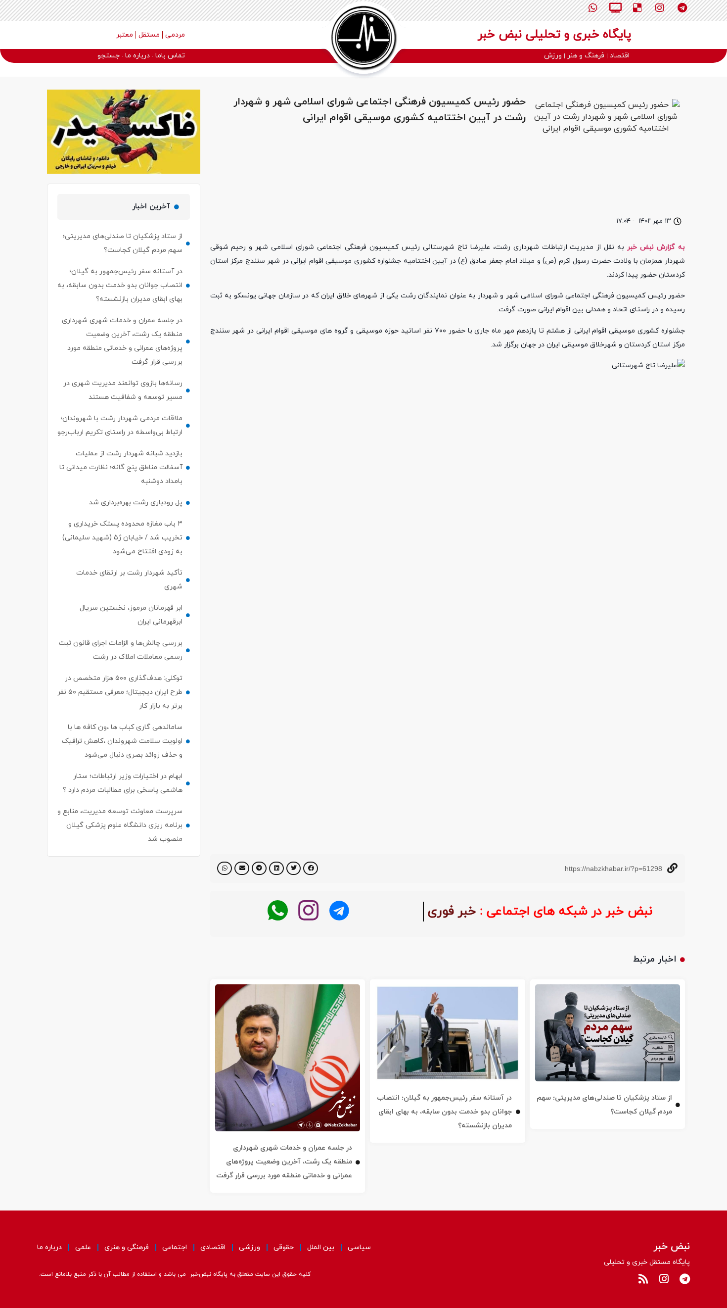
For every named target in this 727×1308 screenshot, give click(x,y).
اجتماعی (174, 1247)
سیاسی (359, 1247)
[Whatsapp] (593, 8)
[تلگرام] (339, 910)
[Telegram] (682, 8)
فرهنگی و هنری (126, 1247)
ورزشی (249, 1247)
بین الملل (320, 1247)
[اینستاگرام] (308, 910)
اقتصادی (213, 1247)
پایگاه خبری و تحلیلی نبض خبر (554, 34)
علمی (83, 1247)
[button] (310, 868)
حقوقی (283, 1247)
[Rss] (642, 1278)
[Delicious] (637, 8)
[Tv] (615, 8)
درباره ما (49, 1247)
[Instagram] (660, 8)
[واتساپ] (277, 910)
